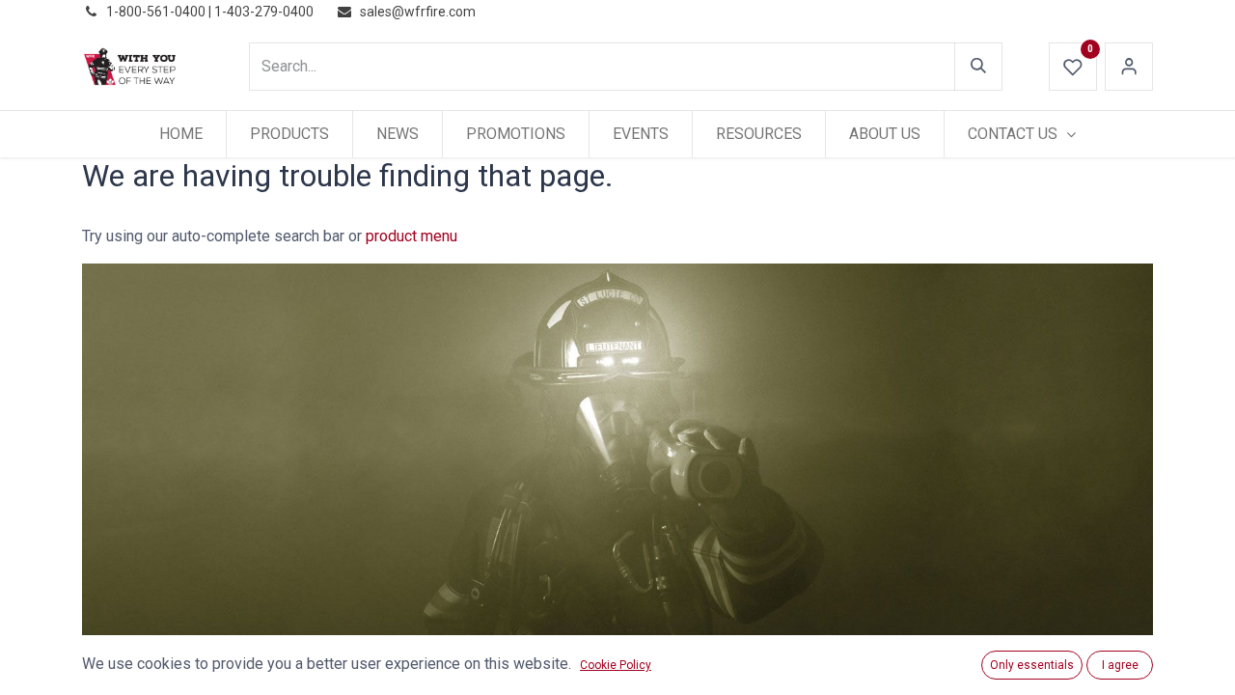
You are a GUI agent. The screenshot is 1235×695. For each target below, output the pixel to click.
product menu (411, 236)
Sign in (1129, 66)
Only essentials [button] (1032, 665)
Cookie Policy (615, 665)
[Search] (978, 66)
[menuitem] (181, 134)
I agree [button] (1120, 665)
